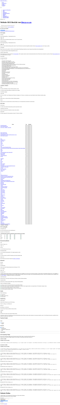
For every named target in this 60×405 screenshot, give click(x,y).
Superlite (2, 218)
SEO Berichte (4, 3)
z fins (1, 151)
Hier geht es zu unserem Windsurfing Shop (7, 176)
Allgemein (2, 158)
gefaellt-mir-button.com (4, 175)
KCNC (2, 202)
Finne (1, 149)
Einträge (2, 179)
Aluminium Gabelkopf (4, 186)
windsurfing (2, 222)
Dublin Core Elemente (16, 258)
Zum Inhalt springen (4, 125)
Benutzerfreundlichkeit (6, 13)
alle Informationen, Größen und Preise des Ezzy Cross (9, 134)
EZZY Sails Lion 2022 (4, 133)
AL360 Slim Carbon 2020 (4, 166)
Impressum (2, 182)
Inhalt (3, 10)
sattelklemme (2, 212)
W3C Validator (4, 275)
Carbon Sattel (3, 191)
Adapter (2, 185)
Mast (1, 204)
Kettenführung (3, 203)
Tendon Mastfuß (3, 219)
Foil (1, 160)
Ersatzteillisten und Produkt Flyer (5, 180)
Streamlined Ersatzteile (4, 216)
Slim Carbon (2, 164)
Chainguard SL (3, 194)
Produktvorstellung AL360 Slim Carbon (6, 177)
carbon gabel (2, 189)
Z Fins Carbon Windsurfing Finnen (6, 147)
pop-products (2, 208)
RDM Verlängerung (3, 211)
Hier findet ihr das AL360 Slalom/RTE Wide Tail (8, 165)
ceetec (1, 193)
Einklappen (6, 85)
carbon (2, 188)
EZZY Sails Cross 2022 (4, 135)
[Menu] (1, 7)
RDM (1, 209)
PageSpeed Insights (6, 16)
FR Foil (2, 156)
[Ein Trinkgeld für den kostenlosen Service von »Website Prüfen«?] (1, 401)
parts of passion (3, 207)
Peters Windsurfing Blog (4, 126)
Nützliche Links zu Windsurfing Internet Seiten (7, 181)
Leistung (3, 327)
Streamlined (2, 215)
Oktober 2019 (3, 154)
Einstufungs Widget (6, 17)
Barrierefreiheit (4, 328)
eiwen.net (5, 403)
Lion (1, 146)
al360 (1, 159)
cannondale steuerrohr (4, 187)
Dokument (4, 14)
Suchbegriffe (5, 12)
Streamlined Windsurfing (4, 217)
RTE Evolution (3, 153)
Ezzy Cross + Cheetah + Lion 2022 (6, 127)
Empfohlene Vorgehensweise (6, 329)
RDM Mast (2, 210)
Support (3, 5)
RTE (1, 162)
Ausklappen (2, 85)
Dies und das (2, 178)
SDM (1, 214)
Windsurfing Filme (3, 184)
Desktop (3, 322)
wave (1, 221)
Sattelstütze (2, 213)
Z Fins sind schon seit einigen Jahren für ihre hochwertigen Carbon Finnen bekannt (13, 148)
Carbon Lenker (3, 190)
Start (3, 2)
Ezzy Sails (2, 145)
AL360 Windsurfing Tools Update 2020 (6, 152)
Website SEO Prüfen (3, 0)
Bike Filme (2, 183)
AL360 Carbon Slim (4, 155)
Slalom (2, 150)
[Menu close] (0, 8)
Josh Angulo (2, 201)
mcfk (1, 206)
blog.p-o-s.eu (26, 22)
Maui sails (2, 205)
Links (3, 11)
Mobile (3, 323)
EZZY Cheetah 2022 (4, 132)
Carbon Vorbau (3, 192)
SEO (2, 330)
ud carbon (2, 220)
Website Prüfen (3, 332)
